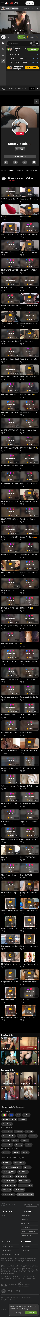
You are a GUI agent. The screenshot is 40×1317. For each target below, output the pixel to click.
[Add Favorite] (3, 37)
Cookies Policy (25, 1227)
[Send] (36, 43)
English (29, 1204)
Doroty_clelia (7, 1107)
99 (24, 646)
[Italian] (4, 1115)
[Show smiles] (31, 43)
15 (5, 806)
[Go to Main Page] (12, 3)
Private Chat (31, 68)
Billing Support (25, 1250)
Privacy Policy (25, 1216)
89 (24, 824)
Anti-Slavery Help (26, 1235)
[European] (11, 1115)
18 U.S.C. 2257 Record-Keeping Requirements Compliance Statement (16, 1299)
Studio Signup (6, 1250)
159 (24, 966)
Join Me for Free (20, 31)
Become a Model (7, 1246)
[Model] (36, 101)
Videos (25, 8)
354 (5, 753)
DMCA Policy (25, 1223)
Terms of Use (25, 1219)
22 (5, 842)
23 (5, 219)
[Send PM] (34, 162)
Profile (3, 170)
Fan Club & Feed (32, 170)
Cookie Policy (23, 1309)
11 (4, 877)
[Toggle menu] (2, 3)
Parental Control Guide (28, 1231)
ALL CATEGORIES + (25, 1194)
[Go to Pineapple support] (3, 1291)
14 (24, 717)
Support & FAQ (25, 1246)
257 (24, 789)
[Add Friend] (24, 162)
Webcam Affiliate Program (10, 1254)
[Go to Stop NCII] (14, 1291)
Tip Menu (32, 49)
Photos (20, 170)
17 (24, 771)
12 (5, 717)
